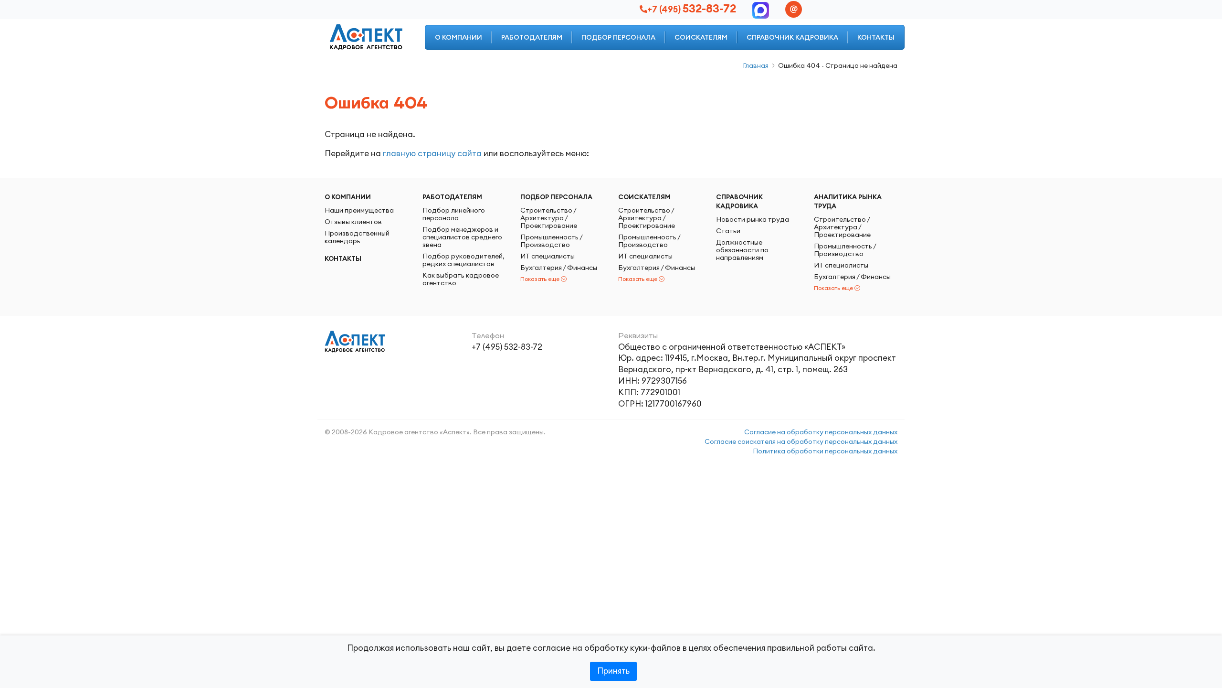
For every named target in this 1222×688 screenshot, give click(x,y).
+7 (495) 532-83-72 (507, 347)
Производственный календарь (357, 237)
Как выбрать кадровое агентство (460, 279)
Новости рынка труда (752, 219)
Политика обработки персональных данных (825, 451)
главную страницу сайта (432, 153)
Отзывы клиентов (353, 221)
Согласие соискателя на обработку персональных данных (801, 441)
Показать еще (539, 278)
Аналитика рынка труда (848, 201)
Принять (613, 671)
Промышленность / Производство (551, 241)
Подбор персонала (618, 37)
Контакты (876, 37)
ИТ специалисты (547, 256)
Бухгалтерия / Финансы (558, 267)
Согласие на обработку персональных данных (820, 432)
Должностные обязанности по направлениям (742, 250)
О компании (458, 37)
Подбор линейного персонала (453, 214)
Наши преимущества (359, 210)
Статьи (728, 230)
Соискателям (700, 37)
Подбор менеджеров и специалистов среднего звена (462, 237)
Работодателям (531, 37)
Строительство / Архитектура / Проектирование (548, 218)
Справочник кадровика (792, 37)
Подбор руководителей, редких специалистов (463, 260)
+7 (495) (691, 9)
